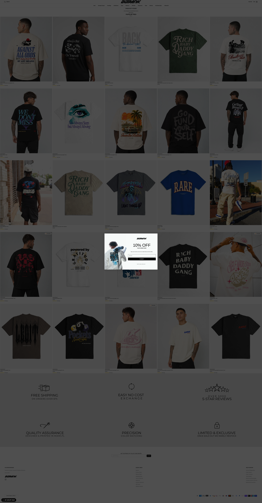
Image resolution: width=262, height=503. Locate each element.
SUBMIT (142, 259)
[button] (8, 500)
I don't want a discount (141, 264)
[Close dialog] (156, 235)
